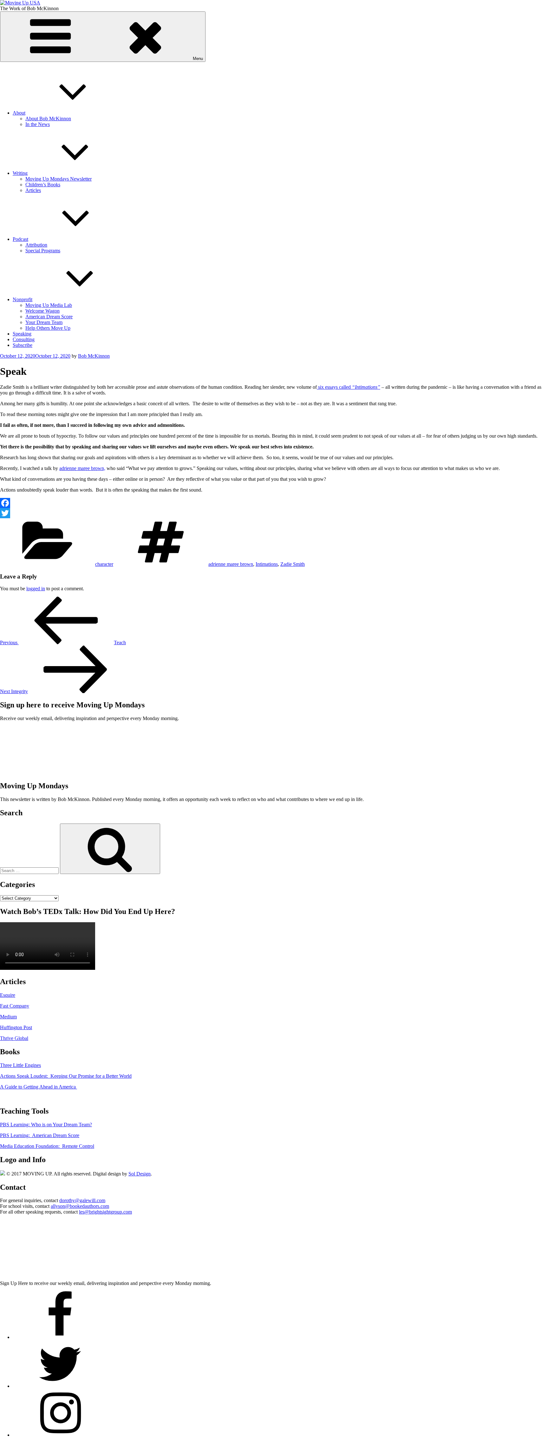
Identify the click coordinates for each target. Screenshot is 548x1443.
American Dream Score (49, 316)
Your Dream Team (43, 322)
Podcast (20, 239)
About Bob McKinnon (48, 118)
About (19, 113)
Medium (8, 1016)
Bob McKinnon (94, 356)
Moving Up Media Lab (48, 305)
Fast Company (14, 1006)
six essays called (348, 387)
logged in (35, 588)
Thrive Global (14, 1038)
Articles (33, 190)
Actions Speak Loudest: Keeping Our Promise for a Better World (66, 1076)
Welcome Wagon (42, 311)
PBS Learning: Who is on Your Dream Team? (46, 1124)
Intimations (267, 564)
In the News (37, 124)
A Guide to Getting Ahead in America (38, 1086)
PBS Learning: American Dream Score (39, 1135)
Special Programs (42, 250)
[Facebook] (274, 503)
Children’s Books (42, 184)
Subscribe (22, 345)
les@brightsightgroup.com (105, 1212)
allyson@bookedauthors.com (80, 1206)
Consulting (24, 339)
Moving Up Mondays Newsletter (58, 179)
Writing (20, 173)
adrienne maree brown (230, 564)
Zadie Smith (292, 564)
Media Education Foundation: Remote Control (47, 1146)
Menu (198, 58)
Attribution (36, 245)
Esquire (7, 995)
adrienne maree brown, (82, 468)
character (104, 564)
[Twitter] (274, 513)
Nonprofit (22, 299)
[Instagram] (60, 1435)
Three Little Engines (20, 1065)
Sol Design (139, 1173)
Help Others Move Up (47, 328)
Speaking (22, 333)
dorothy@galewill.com (82, 1200)
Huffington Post (16, 1027)
